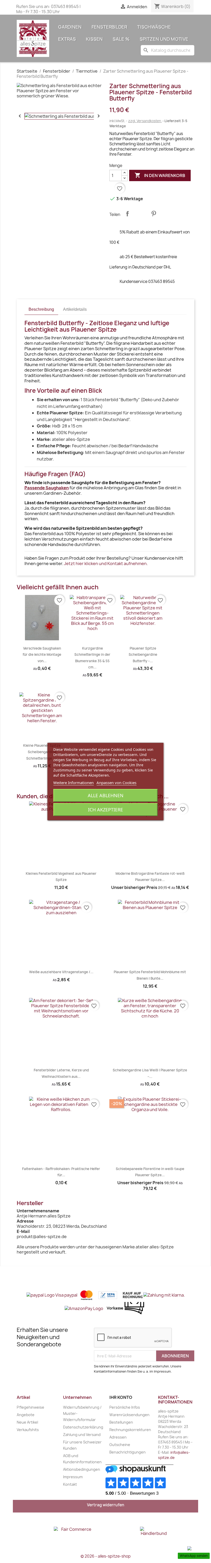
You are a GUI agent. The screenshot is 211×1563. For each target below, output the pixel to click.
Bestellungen (121, 1422)
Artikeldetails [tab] (75, 309)
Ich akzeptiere (105, 809)
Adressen (118, 1437)
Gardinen (70, 27)
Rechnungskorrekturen (130, 1429)
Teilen (127, 213)
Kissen (94, 39)
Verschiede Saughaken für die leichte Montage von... (42, 654)
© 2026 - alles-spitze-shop (106, 1556)
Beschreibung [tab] (41, 309)
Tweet (140, 213)
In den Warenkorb (160, 175)
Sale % (121, 39)
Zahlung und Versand (82, 1434)
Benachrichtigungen (127, 1452)
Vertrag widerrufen (105, 1505)
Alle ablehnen (106, 795)
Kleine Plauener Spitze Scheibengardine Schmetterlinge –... (42, 751)
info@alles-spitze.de (174, 1455)
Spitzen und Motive (164, 39)
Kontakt (70, 1484)
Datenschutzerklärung (83, 1427)
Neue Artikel (27, 1422)
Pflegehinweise (30, 1407)
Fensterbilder (109, 27)
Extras (67, 39)
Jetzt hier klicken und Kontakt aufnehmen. (106, 563)
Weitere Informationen (73, 782)
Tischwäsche (154, 27)
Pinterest (153, 213)
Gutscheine (119, 1444)
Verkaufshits (28, 1429)
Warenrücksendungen (129, 1414)
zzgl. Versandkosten (145, 121)
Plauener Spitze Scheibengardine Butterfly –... (143, 654)
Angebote (25, 1414)
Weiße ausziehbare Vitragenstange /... (61, 972)
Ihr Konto (120, 1397)
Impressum (73, 1476)
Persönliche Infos (124, 1407)
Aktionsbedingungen (81, 1469)
